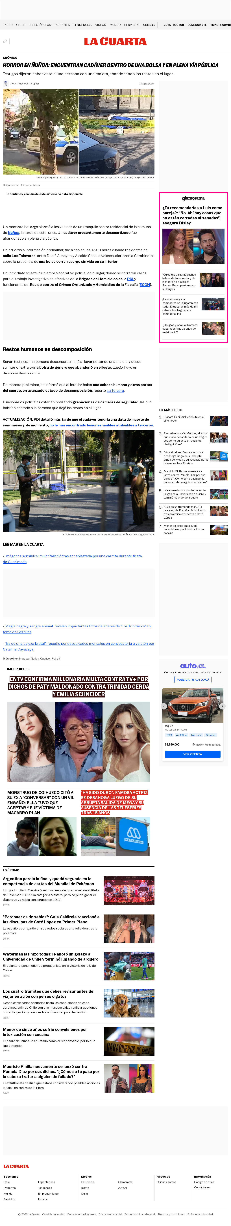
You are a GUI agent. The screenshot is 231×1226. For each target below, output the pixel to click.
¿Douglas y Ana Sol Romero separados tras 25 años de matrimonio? (179, 328)
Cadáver (45, 658)
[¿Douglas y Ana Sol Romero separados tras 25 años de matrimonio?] (213, 329)
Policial (56, 658)
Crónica (10, 58)
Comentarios (32, 185)
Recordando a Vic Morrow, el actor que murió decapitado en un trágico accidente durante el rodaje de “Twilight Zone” (186, 439)
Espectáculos (40, 25)
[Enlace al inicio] (193, 199)
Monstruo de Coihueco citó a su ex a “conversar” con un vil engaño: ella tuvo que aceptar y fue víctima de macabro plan (40, 802)
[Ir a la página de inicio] (115, 41)
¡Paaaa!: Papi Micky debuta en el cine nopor (184, 419)
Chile (20, 25)
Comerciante (197, 25)
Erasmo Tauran (28, 83)
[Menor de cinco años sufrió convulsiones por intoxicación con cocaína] (129, 1042)
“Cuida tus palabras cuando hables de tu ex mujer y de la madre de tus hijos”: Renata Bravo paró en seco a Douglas (179, 282)
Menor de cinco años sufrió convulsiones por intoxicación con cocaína (45, 1032)
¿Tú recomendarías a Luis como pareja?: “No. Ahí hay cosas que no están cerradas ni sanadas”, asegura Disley (192, 215)
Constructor (174, 25)
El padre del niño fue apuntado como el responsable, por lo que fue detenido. (49, 1043)
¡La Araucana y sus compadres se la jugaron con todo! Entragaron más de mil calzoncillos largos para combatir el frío (180, 307)
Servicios (132, 25)
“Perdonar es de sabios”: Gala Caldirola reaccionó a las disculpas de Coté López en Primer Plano (51, 919)
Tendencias (82, 25)
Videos (100, 25)
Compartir (12, 185)
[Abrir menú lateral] (6, 41)
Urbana (149, 25)
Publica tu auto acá (193, 680)
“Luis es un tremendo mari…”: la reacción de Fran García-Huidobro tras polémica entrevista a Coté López (185, 512)
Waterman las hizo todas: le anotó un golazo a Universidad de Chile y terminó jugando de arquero (50, 957)
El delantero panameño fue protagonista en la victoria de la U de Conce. (49, 968)
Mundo (115, 25)
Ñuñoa (35, 658)
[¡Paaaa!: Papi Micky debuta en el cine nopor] (219, 421)
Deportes (62, 25)
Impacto (24, 658)
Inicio (8, 25)
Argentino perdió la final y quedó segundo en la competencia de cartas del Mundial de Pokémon (48, 881)
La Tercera (115, 390)
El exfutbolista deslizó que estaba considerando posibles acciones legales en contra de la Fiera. (51, 1085)
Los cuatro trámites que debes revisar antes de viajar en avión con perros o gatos (48, 994)
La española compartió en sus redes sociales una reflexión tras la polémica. (50, 930)
